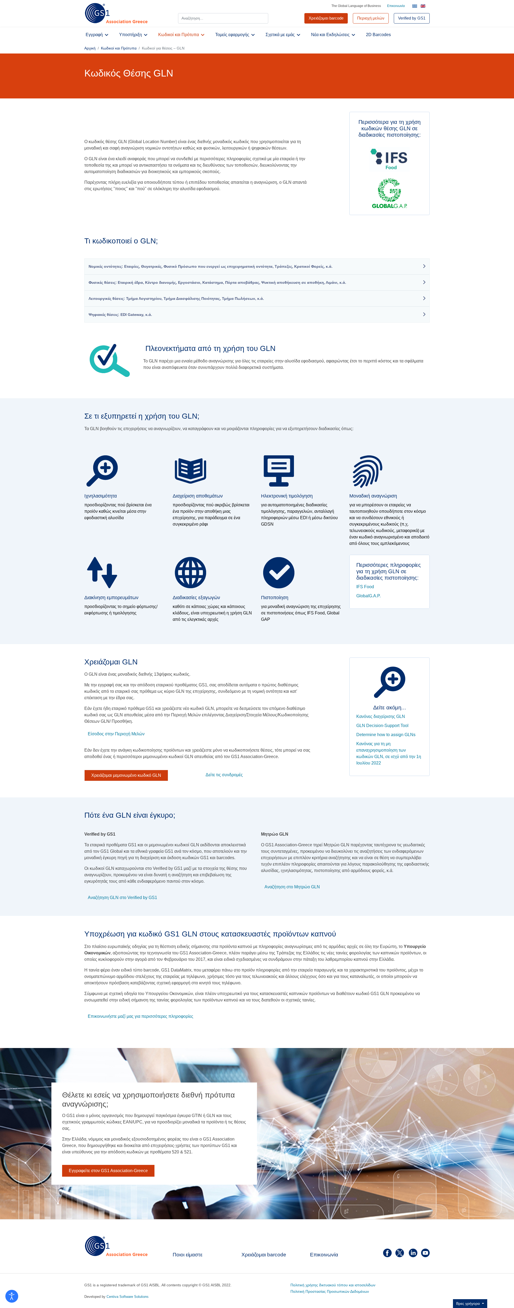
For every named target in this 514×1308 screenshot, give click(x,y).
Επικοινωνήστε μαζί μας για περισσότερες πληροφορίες (140, 1016)
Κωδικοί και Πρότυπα (178, 34)
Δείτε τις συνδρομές (224, 774)
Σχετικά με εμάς (280, 34)
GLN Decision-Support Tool (382, 725)
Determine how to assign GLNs (385, 734)
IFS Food (365, 586)
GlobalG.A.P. (368, 596)
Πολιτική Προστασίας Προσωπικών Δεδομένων (329, 1291)
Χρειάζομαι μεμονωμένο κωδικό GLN (126, 775)
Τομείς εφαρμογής (232, 34)
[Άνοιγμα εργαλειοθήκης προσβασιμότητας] (11, 1296)
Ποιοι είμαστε (187, 1254)
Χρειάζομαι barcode (263, 1254)
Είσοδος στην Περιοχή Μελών (116, 734)
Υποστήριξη (130, 34)
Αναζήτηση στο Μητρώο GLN (292, 887)
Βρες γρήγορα (468, 1303)
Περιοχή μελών (370, 18)
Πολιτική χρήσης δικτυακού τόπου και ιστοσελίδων (332, 1285)
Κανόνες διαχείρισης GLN (380, 716)
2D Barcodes (378, 34)
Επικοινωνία (396, 6)
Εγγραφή (94, 34)
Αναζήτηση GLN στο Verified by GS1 (122, 897)
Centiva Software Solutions (128, 1297)
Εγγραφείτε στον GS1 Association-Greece (108, 1170)
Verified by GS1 (411, 18)
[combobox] (223, 18)
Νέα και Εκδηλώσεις (330, 34)
